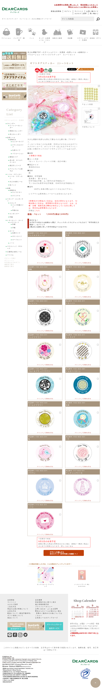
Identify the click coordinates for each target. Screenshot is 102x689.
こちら (70, 81)
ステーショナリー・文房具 (83, 39)
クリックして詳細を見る (45, 262)
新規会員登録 (56, 11)
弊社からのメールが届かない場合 (48, 611)
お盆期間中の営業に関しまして (66, 5)
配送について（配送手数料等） (19, 613)
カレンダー (11, 123)
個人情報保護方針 (42, 604)
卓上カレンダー (15, 134)
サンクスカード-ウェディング (45, 585)
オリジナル (16, 195)
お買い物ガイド (92, 11)
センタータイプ (18, 141)
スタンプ (13, 203)
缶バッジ (13, 185)
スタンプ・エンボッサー (15, 200)
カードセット (17, 239)
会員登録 (10, 600)
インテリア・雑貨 (19, 39)
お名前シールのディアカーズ (46, 618)
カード (12, 231)
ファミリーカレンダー (16, 126)
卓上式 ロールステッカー (16, 161)
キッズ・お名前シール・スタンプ (44, 40)
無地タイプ (14, 157)
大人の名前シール (16, 181)
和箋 (14, 224)
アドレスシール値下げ (16, 170)
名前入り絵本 (57, 38)
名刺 (8, 188)
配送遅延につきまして (89, 5)
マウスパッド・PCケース (15, 247)
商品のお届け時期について (17, 609)
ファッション (6, 38)
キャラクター (17, 192)
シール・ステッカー (14, 174)
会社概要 (38, 600)
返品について (12, 618)
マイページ (79, 11)
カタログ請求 (12, 604)
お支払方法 (11, 611)
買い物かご (94, 13)
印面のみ (15, 210)
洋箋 (14, 227)
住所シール (71, 52)
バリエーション (34, 55)
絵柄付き (82, 52)
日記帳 (70, 38)
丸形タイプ (16, 150)
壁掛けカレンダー (16, 131)
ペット (31, 38)
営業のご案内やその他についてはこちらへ (48, 614)
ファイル (10, 255)
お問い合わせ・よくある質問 (46, 609)
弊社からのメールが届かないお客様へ (83, 7)
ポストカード (17, 236)
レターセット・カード (15, 220)
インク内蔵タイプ (18, 206)
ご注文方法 (11, 606)
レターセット (14, 222)
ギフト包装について (15, 615)
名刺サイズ (16, 233)
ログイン (67, 11)
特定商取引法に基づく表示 (45, 602)
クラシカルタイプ (18, 146)
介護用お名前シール (14, 252)
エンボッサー (14, 213)
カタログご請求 (81, 13)
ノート (12, 243)
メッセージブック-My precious (81, 585)
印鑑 (11, 217)
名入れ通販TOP (34, 52)
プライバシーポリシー (44, 606)
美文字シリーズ (15, 165)
